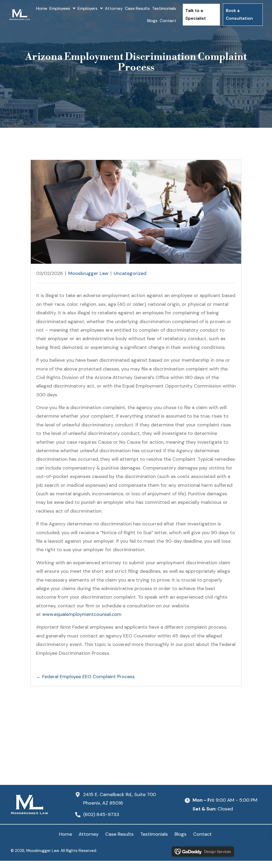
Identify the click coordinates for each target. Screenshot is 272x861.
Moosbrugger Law (88, 273)
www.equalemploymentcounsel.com (81, 614)
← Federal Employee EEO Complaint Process (85, 676)
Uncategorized (130, 273)
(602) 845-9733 (101, 814)
